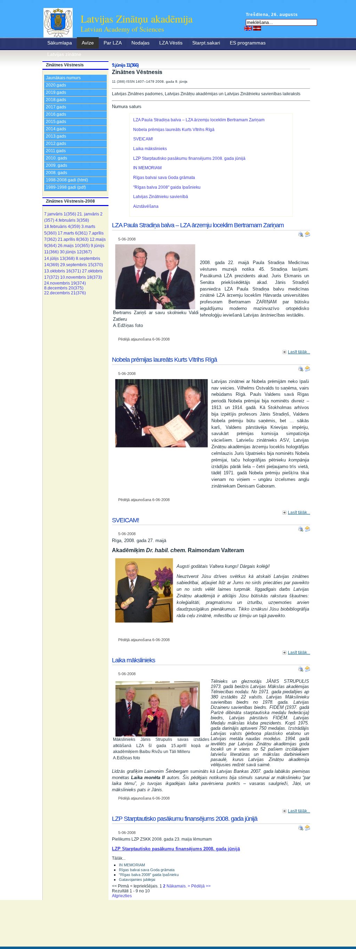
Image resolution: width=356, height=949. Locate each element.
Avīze (88, 43)
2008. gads (56, 172)
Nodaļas (140, 43)
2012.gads (56, 143)
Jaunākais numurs (63, 77)
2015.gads (56, 121)
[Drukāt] (301, 232)
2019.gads (56, 92)
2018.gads (56, 99)
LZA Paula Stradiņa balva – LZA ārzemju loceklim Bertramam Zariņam (199, 119)
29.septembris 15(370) (81, 264)
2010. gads (56, 158)
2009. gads (56, 165)
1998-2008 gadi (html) (67, 180)
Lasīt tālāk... (299, 352)
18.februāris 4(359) (62, 226)
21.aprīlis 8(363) (73, 239)
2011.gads (56, 150)
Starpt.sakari (206, 43)
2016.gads (56, 114)
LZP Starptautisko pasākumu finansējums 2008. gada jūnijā (189, 158)
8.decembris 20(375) (63, 288)
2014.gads (56, 128)
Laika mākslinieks (150, 148)
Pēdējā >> (201, 886)
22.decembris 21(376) (65, 293)
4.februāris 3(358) (72, 220)
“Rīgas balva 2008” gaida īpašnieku (149, 875)
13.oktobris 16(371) (62, 271)
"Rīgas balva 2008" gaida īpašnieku (167, 187)
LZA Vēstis (171, 43)
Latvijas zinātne (64, 54)
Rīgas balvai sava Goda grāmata (164, 177)
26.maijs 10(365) (74, 245)
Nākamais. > (178, 886)
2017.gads (56, 107)
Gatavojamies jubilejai (137, 879)
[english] (248, 28)
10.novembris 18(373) (81, 277)
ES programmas (248, 43)
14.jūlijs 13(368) (59, 258)
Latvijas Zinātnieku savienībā (160, 196)
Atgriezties (122, 895)
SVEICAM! (143, 139)
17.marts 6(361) (73, 233)
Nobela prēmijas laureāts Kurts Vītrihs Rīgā (174, 129)
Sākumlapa (59, 43)
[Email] (307, 232)
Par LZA (113, 43)
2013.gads (56, 136)
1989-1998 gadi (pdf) (66, 187)
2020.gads (56, 85)
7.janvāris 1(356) (60, 214)
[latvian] (257, 28)
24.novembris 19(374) (65, 283)
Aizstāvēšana (146, 206)
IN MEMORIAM (147, 167)
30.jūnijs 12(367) (76, 251)
